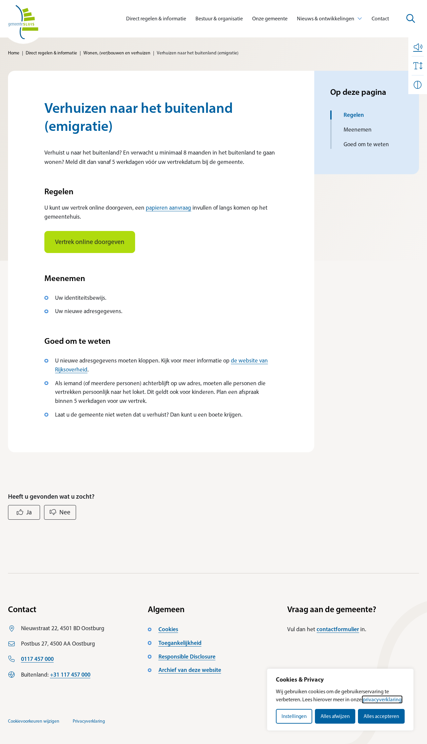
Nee (64, 512)
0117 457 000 (37, 658)
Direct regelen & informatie (156, 18)
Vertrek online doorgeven (89, 242)
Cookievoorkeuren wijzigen (33, 721)
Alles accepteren (381, 716)
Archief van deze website (189, 669)
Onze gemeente (270, 18)
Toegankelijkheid (179, 642)
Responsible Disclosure (187, 656)
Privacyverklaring (89, 721)
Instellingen (294, 716)
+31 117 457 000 (70, 674)
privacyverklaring (382, 699)
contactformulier (338, 629)
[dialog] (340, 700)
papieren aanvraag (168, 207)
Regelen (354, 114)
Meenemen (358, 129)
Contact (380, 18)
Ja (29, 512)
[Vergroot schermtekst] (417, 65)
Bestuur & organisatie (219, 18)
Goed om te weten (366, 144)
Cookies (168, 629)
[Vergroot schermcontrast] (417, 84)
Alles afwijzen (335, 716)
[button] (417, 46)
